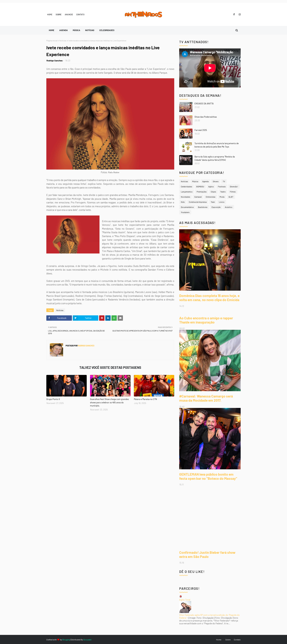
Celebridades (186, 186)
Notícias (62, 40)
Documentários (187, 207)
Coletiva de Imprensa (198, 202)
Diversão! (234, 186)
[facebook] (234, 14)
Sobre (58, 14)
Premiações (202, 191)
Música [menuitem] (76, 30)
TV (224, 181)
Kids (183, 202)
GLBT (231, 197)
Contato (80, 14)
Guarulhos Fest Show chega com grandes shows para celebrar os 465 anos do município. (109, 402)
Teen (213, 202)
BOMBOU (200, 186)
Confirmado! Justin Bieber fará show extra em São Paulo (207, 554)
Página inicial (51, 40)
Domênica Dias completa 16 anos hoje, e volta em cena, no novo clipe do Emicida (209, 297)
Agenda (205, 181)
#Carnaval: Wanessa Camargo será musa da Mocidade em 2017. (206, 398)
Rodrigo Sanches (55, 60)
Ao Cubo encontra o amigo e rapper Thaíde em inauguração (206, 320)
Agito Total (184, 599)
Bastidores (202, 207)
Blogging (66, 639)
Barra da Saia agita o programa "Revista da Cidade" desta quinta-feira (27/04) (214, 158)
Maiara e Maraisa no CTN (145, 399)
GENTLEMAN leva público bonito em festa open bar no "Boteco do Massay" (208, 476)
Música (195, 181)
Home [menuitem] (51, 30)
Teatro (223, 191)
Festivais (222, 186)
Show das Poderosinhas (205, 116)
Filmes (233, 191)
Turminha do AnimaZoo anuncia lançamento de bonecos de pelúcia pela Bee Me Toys (216, 145)
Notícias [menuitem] (89, 30)
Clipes (213, 191)
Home (49, 14)
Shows (216, 181)
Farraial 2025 (200, 130)
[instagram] (239, 14)
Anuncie (69, 14)
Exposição (216, 207)
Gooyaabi (87, 639)
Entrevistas (210, 197)
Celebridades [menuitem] (106, 30)
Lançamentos (186, 191)
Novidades (185, 197)
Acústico (228, 207)
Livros (221, 202)
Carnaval (198, 197)
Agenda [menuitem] (63, 30)
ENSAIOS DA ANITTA (204, 103)
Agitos (211, 186)
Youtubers (185, 212)
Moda (222, 197)
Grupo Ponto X (53, 399)
